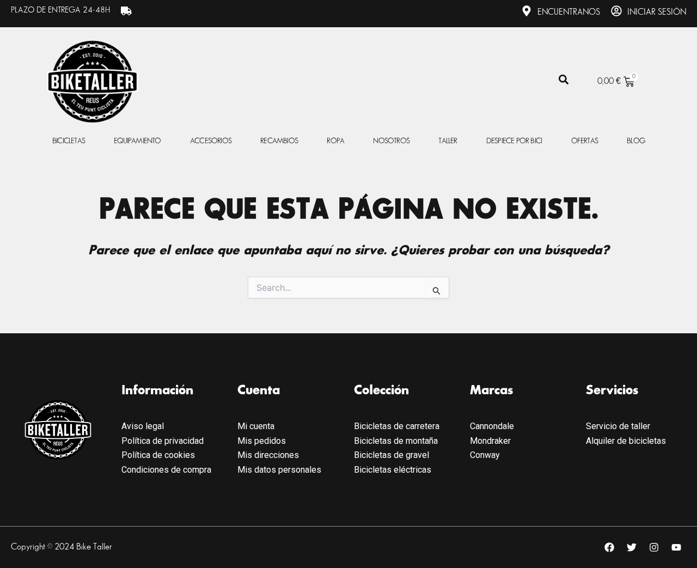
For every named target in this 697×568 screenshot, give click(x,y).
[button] (564, 80)
